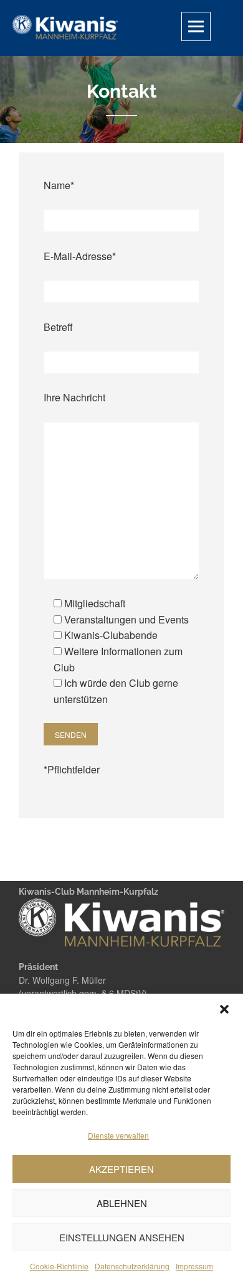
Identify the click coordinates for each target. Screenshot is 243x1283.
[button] (224, 1009)
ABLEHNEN (122, 1203)
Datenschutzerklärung (132, 1266)
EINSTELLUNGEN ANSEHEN (121, 1237)
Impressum (194, 1266)
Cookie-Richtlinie (59, 1266)
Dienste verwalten (118, 1135)
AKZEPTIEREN (121, 1168)
